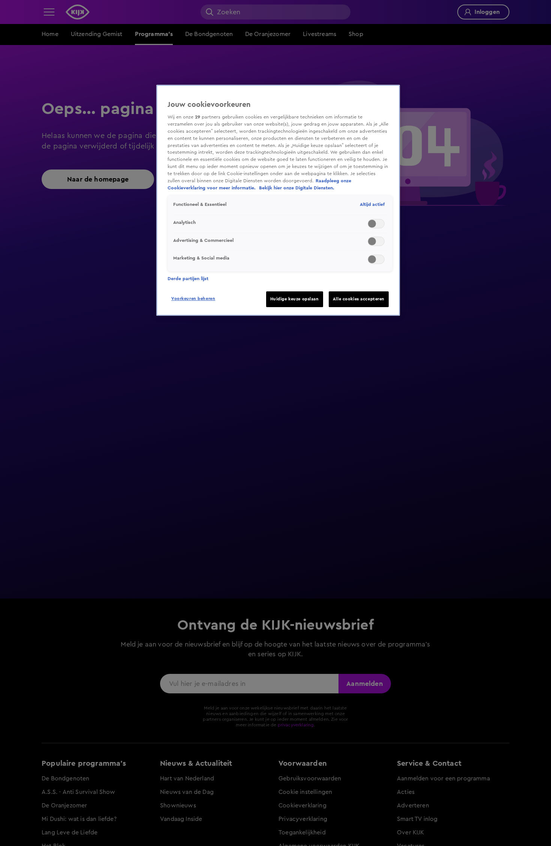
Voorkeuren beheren (193, 299)
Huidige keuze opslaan (294, 299)
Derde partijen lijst (188, 278)
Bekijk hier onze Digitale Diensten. (296, 188)
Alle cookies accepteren (359, 299)
